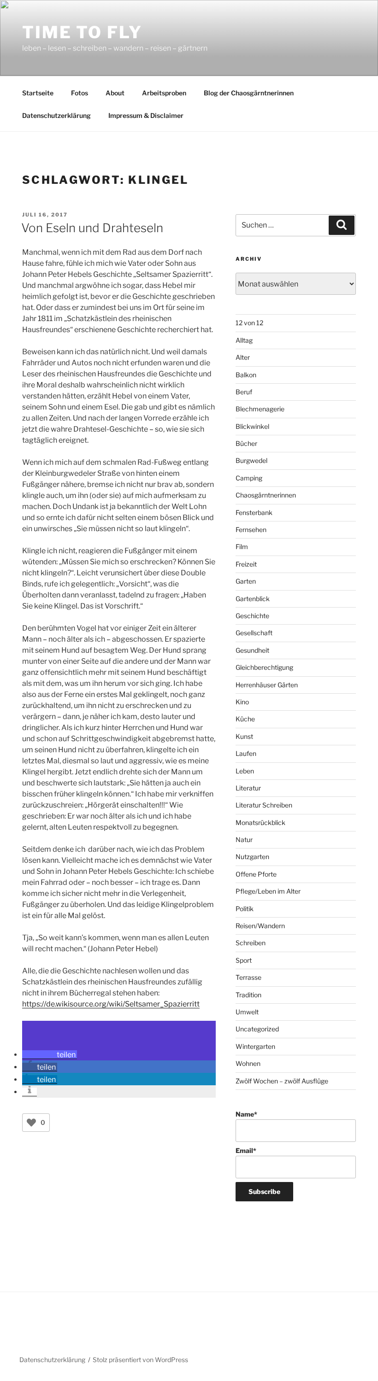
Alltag (244, 340)
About (115, 93)
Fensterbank (254, 512)
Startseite (37, 93)
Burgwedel (251, 460)
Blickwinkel (252, 426)
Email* (246, 1150)
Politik (245, 909)
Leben (245, 771)
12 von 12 (249, 323)
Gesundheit (252, 650)
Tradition (248, 995)
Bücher (246, 443)
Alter (243, 357)
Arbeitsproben (164, 93)
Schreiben (251, 943)
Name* (246, 1114)
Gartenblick (253, 599)
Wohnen (248, 1063)
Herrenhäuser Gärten (267, 685)
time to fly (82, 32)
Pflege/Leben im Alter (268, 891)
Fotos (79, 93)
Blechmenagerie (260, 409)
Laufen (246, 753)
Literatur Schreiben (264, 805)
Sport (244, 960)
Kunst (244, 736)
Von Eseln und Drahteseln (92, 228)
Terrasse (248, 977)
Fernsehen (251, 529)
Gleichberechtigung (264, 667)
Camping (249, 478)
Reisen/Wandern (260, 926)
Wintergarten (255, 1046)
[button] (49, 1054)
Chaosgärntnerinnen (266, 495)
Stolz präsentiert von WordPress (140, 1359)
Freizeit (246, 564)
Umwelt (247, 1012)
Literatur (248, 788)
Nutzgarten (252, 856)
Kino (242, 702)
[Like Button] (31, 1122)
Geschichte (252, 616)
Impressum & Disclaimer (145, 115)
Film (242, 546)
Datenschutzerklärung (56, 115)
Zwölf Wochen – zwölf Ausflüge (282, 1081)
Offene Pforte (256, 874)
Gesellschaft (254, 633)
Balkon (246, 375)
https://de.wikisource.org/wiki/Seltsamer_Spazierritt (111, 1004)
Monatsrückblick (260, 822)
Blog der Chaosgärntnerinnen (249, 93)
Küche (245, 719)
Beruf (244, 392)
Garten (246, 581)
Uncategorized (257, 1029)
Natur (244, 839)
